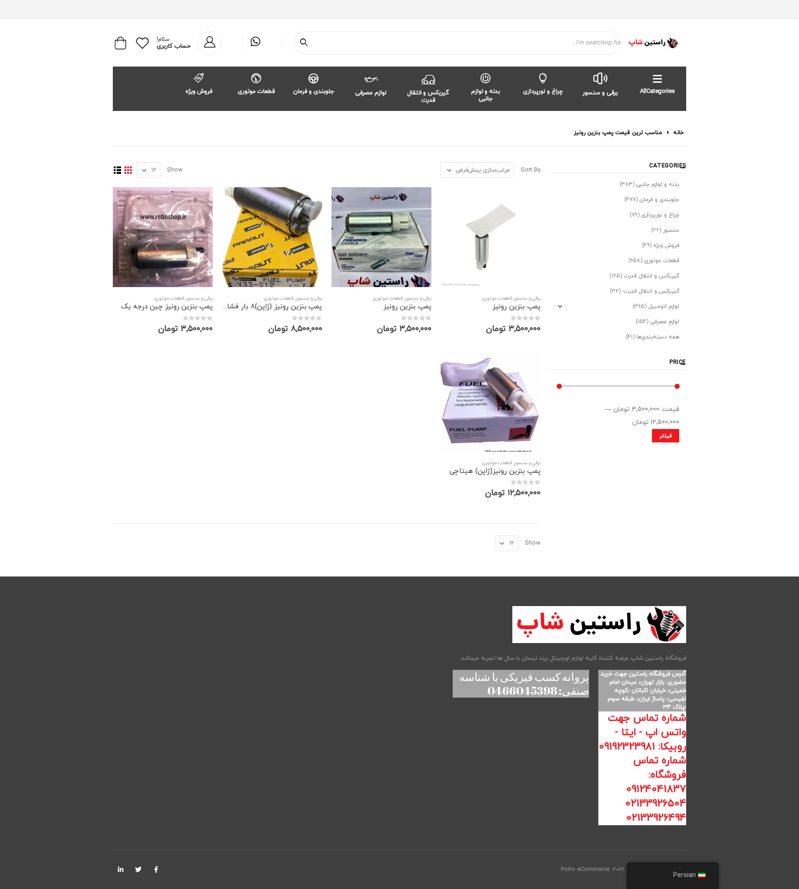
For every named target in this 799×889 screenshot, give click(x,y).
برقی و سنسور (600, 93)
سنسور (671, 230)
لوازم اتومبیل (663, 306)
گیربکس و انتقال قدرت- (650, 291)
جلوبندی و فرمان (313, 91)
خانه (678, 132)
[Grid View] (127, 170)
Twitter (138, 870)
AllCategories (657, 91)
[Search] (306, 43)
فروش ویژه (199, 91)
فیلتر (665, 436)
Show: (174, 170)
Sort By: (530, 170)
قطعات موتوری (256, 91)
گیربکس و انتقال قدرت (428, 96)
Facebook (156, 870)
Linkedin (121, 870)
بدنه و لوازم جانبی (485, 95)
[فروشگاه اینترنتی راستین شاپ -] (653, 43)
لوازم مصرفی (371, 93)
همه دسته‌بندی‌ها (657, 337)
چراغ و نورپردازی (543, 91)
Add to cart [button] (456, 202)
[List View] (117, 170)
